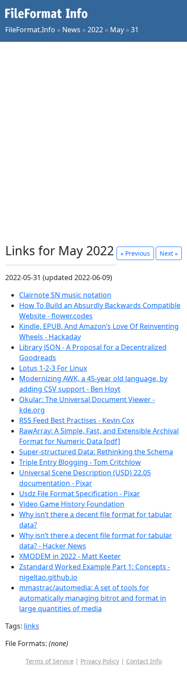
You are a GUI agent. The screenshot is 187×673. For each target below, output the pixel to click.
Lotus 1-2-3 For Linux (53, 368)
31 (135, 29)
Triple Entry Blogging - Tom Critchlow (80, 462)
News (71, 29)
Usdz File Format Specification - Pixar (79, 493)
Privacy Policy (99, 661)
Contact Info (144, 661)
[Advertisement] (93, 142)
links (31, 626)
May (117, 29)
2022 (95, 29)
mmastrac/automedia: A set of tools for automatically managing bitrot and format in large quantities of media (92, 598)
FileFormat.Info (30, 29)
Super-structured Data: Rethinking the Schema (96, 452)
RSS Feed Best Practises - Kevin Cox (76, 420)
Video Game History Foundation (71, 504)
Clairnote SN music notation (65, 295)
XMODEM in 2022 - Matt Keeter (70, 556)
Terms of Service (49, 661)
